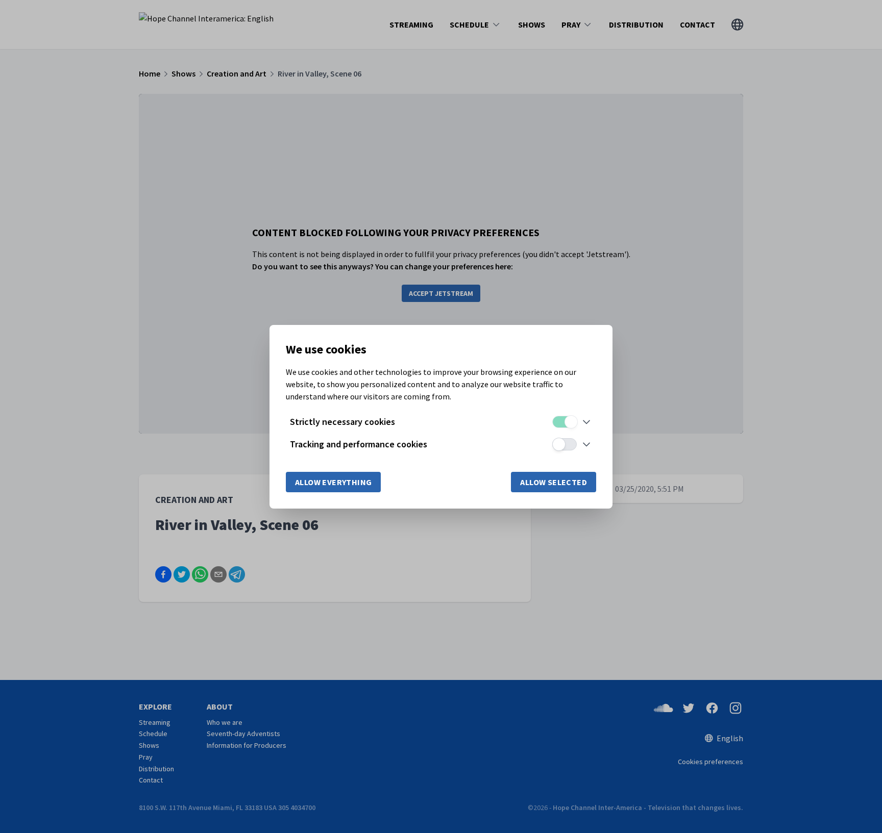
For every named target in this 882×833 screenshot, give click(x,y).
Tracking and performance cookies (358, 444)
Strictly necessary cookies (342, 421)
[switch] (564, 422)
